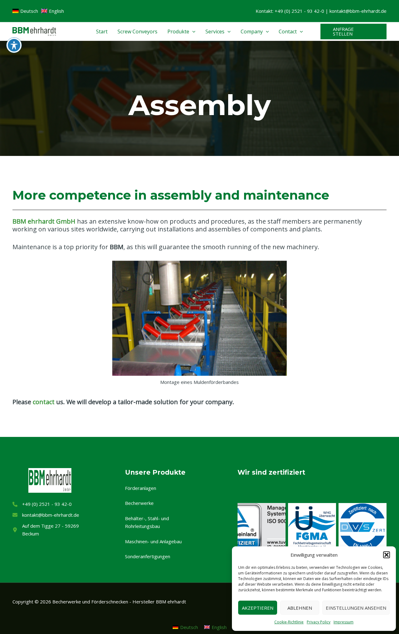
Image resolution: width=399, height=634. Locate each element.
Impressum (343, 622)
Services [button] (214, 31)
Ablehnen (299, 608)
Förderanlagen (140, 488)
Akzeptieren (257, 608)
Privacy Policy (318, 622)
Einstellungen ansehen (356, 608)
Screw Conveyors (137, 31)
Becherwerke (139, 503)
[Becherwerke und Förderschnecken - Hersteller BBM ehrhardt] (34, 31)
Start (102, 31)
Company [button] (252, 31)
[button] (386, 555)
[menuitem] (185, 627)
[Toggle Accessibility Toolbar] (14, 45)
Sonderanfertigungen (147, 556)
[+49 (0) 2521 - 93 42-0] (42, 504)
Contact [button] (288, 31)
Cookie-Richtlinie (289, 622)
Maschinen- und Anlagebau (153, 541)
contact (44, 402)
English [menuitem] (219, 627)
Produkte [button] (178, 31)
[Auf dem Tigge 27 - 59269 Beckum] (49, 530)
